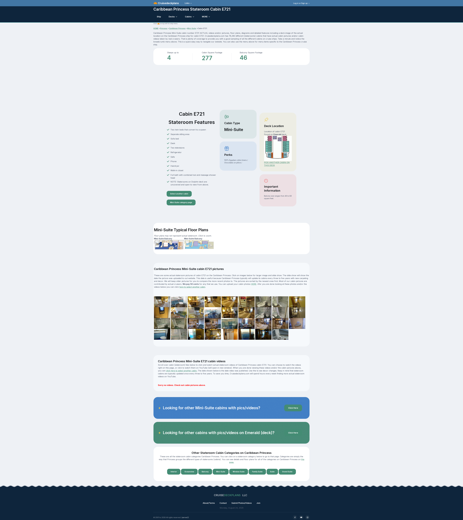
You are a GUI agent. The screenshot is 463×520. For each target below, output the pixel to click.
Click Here (293, 408)
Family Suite (257, 472)
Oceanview (189, 472)
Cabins (188, 16)
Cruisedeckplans (168, 3)
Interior (174, 472)
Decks (172, 16)
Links (187, 3)
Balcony (205, 472)
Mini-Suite (191, 28)
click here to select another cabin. (181, 370)
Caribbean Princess (177, 28)
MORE (205, 16)
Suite (272, 472)
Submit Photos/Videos (242, 503)
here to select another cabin (192, 287)
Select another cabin (179, 194)
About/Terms (209, 503)
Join (258, 503)
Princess (163, 28)
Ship (159, 16)
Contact (223, 503)
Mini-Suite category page (181, 202)
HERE (253, 284)
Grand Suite (287, 472)
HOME (155, 28)
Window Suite (239, 472)
